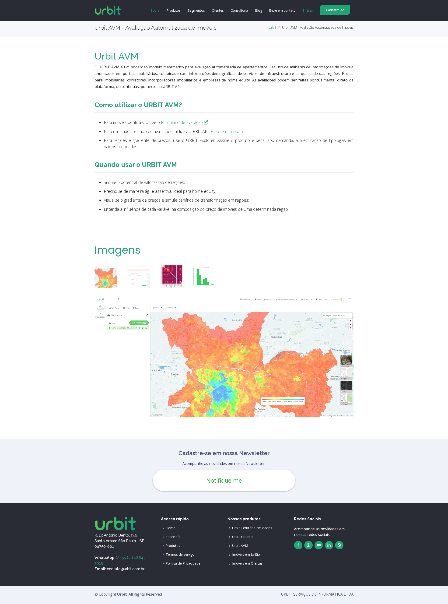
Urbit (272, 27)
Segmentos (196, 10)
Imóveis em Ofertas (247, 563)
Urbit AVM (240, 545)
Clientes (218, 10)
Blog (258, 10)
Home (170, 528)
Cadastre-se (335, 10)
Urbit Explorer (243, 536)
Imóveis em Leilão (246, 554)
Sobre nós (173, 536)
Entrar (308, 10)
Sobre (155, 10)
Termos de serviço (180, 554)
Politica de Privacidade (183, 563)
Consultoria (239, 10)
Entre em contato (282, 10)
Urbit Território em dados (252, 528)
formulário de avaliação (182, 122)
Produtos (174, 10)
